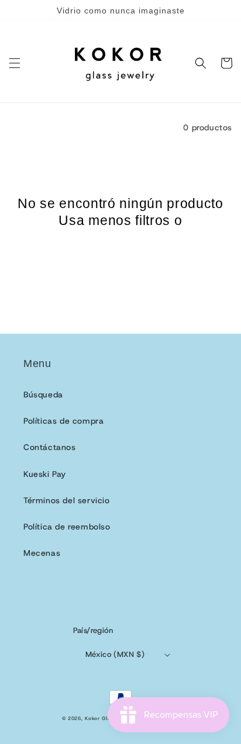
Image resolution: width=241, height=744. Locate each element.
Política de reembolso (67, 526)
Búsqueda (43, 394)
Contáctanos (49, 447)
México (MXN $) (115, 654)
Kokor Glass (100, 718)
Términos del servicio (66, 500)
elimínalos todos (120, 237)
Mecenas (41, 553)
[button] (14, 63)
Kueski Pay (44, 474)
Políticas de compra (63, 421)
